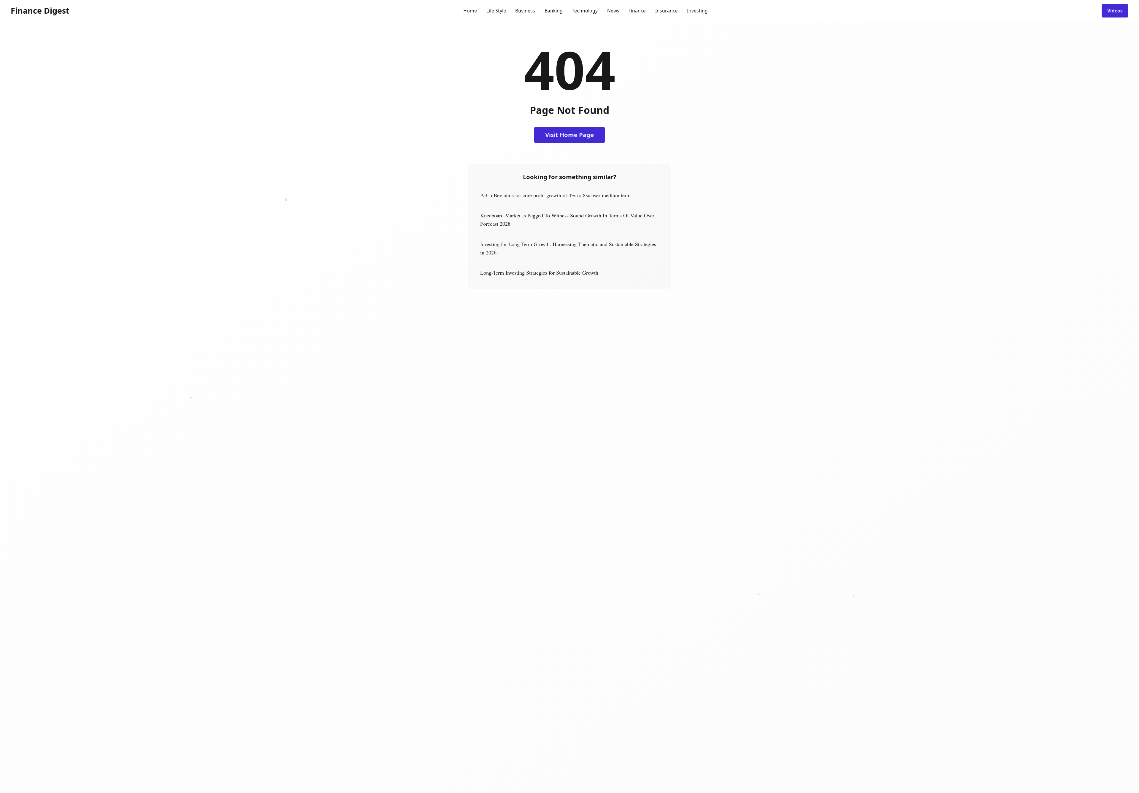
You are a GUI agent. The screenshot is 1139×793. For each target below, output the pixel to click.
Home (470, 10)
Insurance (666, 10)
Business (525, 10)
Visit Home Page (569, 134)
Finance (637, 10)
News (613, 10)
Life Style (496, 10)
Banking (554, 10)
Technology (585, 10)
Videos (1115, 10)
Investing (697, 10)
